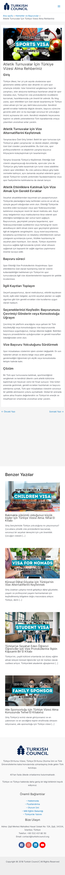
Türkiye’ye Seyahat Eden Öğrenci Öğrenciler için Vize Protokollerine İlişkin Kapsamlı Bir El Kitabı (31, 648)
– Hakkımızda (32, 801)
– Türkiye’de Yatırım (32, 814)
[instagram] (29, 845)
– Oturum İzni (32, 807)
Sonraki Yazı (56, 412)
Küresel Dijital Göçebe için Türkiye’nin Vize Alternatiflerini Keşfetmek (29, 583)
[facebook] (22, 845)
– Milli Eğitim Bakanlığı (32, 811)
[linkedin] (35, 845)
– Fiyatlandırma (32, 804)
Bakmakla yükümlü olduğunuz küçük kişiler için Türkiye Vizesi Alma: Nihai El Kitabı (30, 517)
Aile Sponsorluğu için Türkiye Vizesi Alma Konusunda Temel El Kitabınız (31, 711)
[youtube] (42, 845)
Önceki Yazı (8, 412)
